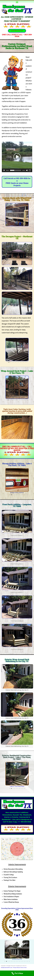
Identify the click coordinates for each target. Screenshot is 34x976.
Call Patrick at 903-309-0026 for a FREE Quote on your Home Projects (17, 182)
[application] (17, 157)
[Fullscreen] (30, 170)
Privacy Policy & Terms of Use (20, 967)
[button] (17, 2)
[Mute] (27, 170)
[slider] (15, 170)
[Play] (4, 170)
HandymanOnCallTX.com (6, 967)
